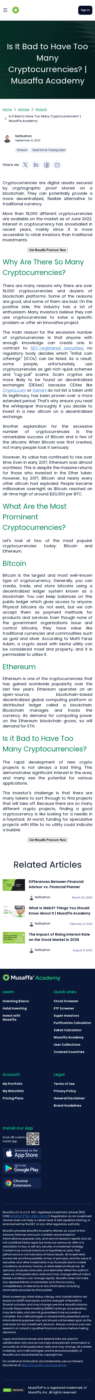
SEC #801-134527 (37, 1216)
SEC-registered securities (57, 348)
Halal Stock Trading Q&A (48, 150)
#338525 (16, 1216)
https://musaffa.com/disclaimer (43, 1365)
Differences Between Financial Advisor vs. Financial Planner (56, 884)
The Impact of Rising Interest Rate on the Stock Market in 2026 (59, 937)
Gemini (39, 390)
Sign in (85, 10)
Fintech (41, 109)
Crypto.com (14, 390)
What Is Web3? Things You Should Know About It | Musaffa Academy (60, 910)
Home (7, 109)
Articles (23, 109)
